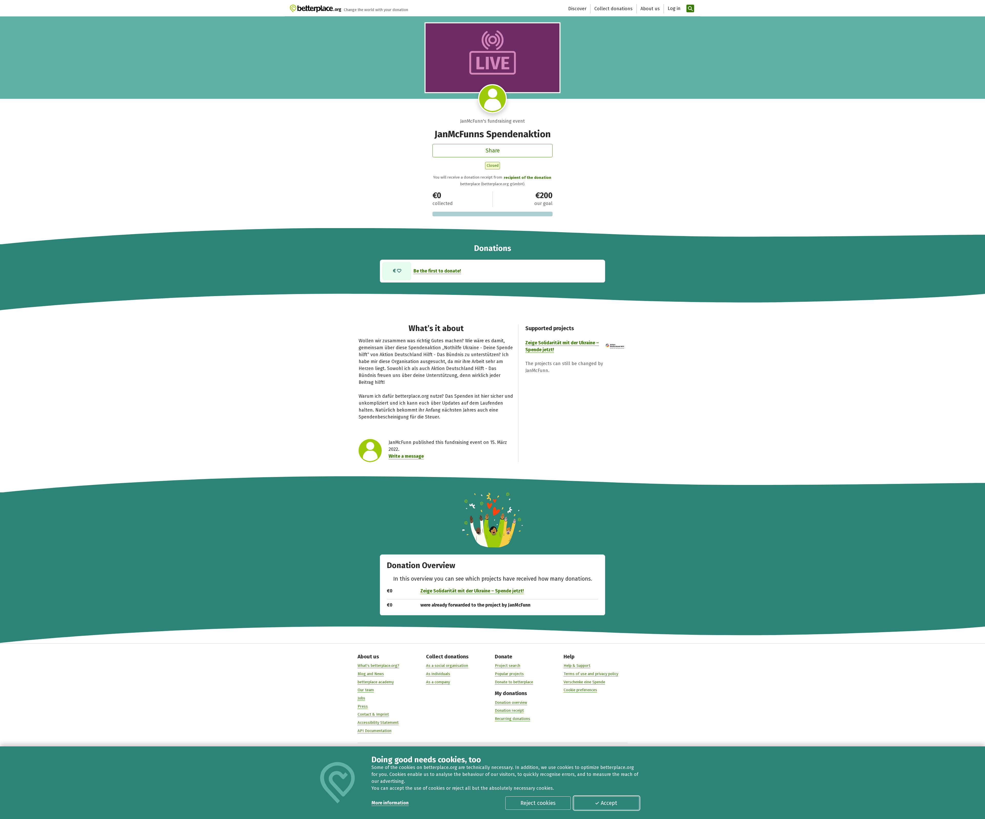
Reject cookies (538, 803)
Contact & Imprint (373, 714)
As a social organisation (447, 665)
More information (390, 803)
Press (363, 706)
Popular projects (509, 673)
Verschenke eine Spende (584, 682)
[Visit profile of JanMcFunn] (492, 98)
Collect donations (613, 9)
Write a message (406, 456)
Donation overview (511, 702)
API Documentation (374, 730)
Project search (507, 665)
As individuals (438, 673)
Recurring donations (512, 718)
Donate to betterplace (514, 682)
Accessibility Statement (378, 722)
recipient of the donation (527, 177)
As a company (438, 682)
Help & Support (577, 665)
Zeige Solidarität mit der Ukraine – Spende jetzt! (472, 591)
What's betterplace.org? (378, 665)
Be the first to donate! (437, 271)
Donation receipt (509, 710)
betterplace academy (376, 682)
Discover (577, 9)
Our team (366, 690)
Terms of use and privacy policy (591, 673)
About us (650, 9)
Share (493, 150)
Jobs (361, 698)
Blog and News (371, 673)
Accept (609, 803)
